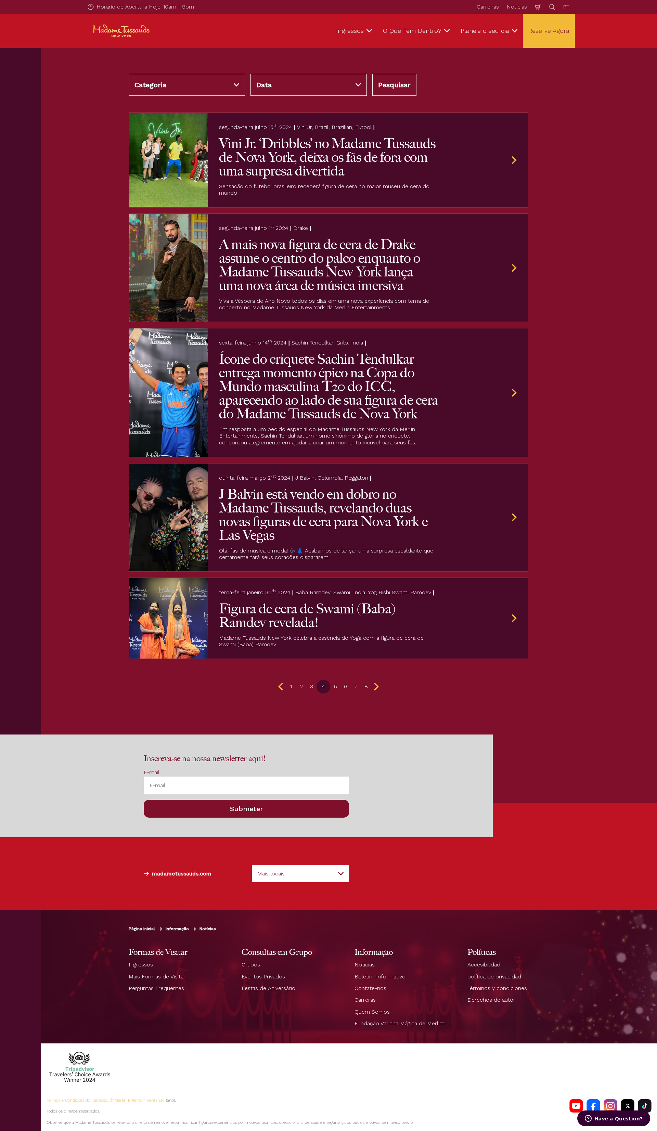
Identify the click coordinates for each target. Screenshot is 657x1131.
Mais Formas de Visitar (157, 976)
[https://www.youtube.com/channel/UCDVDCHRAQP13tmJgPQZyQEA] (576, 1106)
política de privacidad (494, 976)
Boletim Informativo (380, 976)
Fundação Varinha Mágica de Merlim (400, 1023)
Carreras (365, 1000)
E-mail (151, 772)
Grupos (251, 964)
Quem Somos (372, 1012)
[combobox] (300, 873)
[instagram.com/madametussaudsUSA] (610, 1106)
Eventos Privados (263, 976)
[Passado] (282, 686)
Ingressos (141, 964)
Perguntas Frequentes (156, 988)
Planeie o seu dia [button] (485, 30)
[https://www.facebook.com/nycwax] (593, 1106)
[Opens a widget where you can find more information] (613, 1119)
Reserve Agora (548, 30)
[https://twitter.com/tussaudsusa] (627, 1106)
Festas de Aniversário (268, 988)
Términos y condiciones (497, 988)
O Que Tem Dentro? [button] (412, 30)
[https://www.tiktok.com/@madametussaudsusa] (645, 1106)
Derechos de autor (491, 1000)
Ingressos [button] (350, 30)
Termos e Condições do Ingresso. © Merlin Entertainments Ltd (106, 1100)
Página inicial (142, 928)
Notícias (517, 6)
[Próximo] (375, 686)
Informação (177, 928)
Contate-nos (370, 988)
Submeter (246, 809)
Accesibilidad (483, 964)
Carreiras (488, 6)
